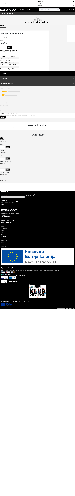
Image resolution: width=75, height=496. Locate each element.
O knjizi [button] (3, 73)
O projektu (18, 7)
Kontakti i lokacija (4, 240)
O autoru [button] (4, 78)
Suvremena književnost (38, 19)
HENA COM (37, 17)
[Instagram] (4, 3)
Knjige (17, 9)
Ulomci (17, 435)
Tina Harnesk (2, 163)
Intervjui (18, 426)
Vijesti (17, 437)
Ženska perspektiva (20, 2)
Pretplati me (30, 195)
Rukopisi (2, 244)
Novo (18, 53)
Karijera (2, 242)
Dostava (2, 230)
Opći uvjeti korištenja (5, 224)
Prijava (2, 117)
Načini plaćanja (4, 228)
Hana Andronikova (3, 174)
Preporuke (18, 433)
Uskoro (19, 127)
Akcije (18, 201)
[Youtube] (6, 3)
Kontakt (41, 5)
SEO (73, 308)
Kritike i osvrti (19, 430)
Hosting (70, 308)
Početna (41, 1)
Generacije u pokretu (21, 5)
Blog (18, 424)
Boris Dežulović (71, 27)
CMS (67, 308)
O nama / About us (4, 238)
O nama (40, 3)
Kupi (10, 47)
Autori (17, 11)
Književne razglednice (21, 428)
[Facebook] (2, 3)
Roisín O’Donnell (3, 141)
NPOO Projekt (3, 246)
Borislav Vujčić (3, 152)
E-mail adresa (4, 195)
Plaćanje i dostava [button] (7, 83)
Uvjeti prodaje (3, 226)
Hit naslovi (20, 275)
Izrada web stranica (61, 308)
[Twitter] (8, 3)
